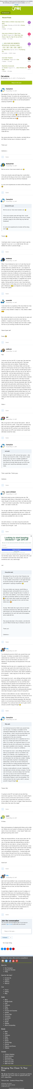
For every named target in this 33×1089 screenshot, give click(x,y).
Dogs (6, 1007)
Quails (6, 1021)
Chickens (7, 1005)
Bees (6, 1000)
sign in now (9, 924)
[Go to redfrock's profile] (3, 350)
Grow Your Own (9, 1060)
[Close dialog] (31, 536)
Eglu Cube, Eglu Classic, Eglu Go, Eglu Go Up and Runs (12, 36)
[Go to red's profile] (3, 418)
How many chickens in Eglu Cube (11, 33)
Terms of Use (5, 1080)
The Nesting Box (21, 78)
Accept (16, 4)
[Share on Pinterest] (13, 949)
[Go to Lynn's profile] (3, 817)
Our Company (9, 968)
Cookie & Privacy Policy (16, 1080)
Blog (6, 993)
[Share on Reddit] (8, 949)
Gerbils (7, 1012)
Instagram (2, 960)
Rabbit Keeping (9, 1056)
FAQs (6, 971)
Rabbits (7, 1023)
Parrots (7, 1020)
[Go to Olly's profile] (3, 649)
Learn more (27, 2)
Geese (7, 1040)
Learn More (8, 1077)
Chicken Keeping (9, 1054)
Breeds (3, 1029)
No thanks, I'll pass (16, 551)
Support (7, 980)
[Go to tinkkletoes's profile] (29, 58)
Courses (3, 1051)
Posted (11, 91)
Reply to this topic (16, 83)
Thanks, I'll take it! (16, 549)
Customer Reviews (10, 970)
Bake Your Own (9, 1063)
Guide (3, 997)
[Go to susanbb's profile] (3, 301)
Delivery (7, 981)
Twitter (6, 960)
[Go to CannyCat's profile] (3, 90)
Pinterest (16, 960)
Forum (7, 990)
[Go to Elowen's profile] (29, 22)
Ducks (6, 1009)
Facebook (9, 960)
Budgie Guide (8, 1001)
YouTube (13, 960)
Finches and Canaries (11, 1010)
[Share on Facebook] (5, 949)
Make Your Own (9, 1061)
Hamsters (7, 1016)
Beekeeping (8, 1058)
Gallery (7, 991)
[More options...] (30, 90)
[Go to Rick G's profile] (29, 34)
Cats (18, 59)
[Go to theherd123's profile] (3, 165)
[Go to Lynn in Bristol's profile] (3, 493)
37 (19, 47)
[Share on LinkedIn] (10, 949)
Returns (7, 983)
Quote (7, 157)
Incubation (8, 1018)
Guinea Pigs (8, 1014)
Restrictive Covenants (8, 66)
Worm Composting (10, 1025)
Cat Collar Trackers (7, 58)
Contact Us (8, 978)
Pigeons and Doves (10, 1046)
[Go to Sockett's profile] (29, 66)
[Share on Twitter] (2, 949)
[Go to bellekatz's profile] (3, 259)
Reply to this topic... (9, 931)
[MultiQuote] (2, 157)
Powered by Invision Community (16, 1088)
